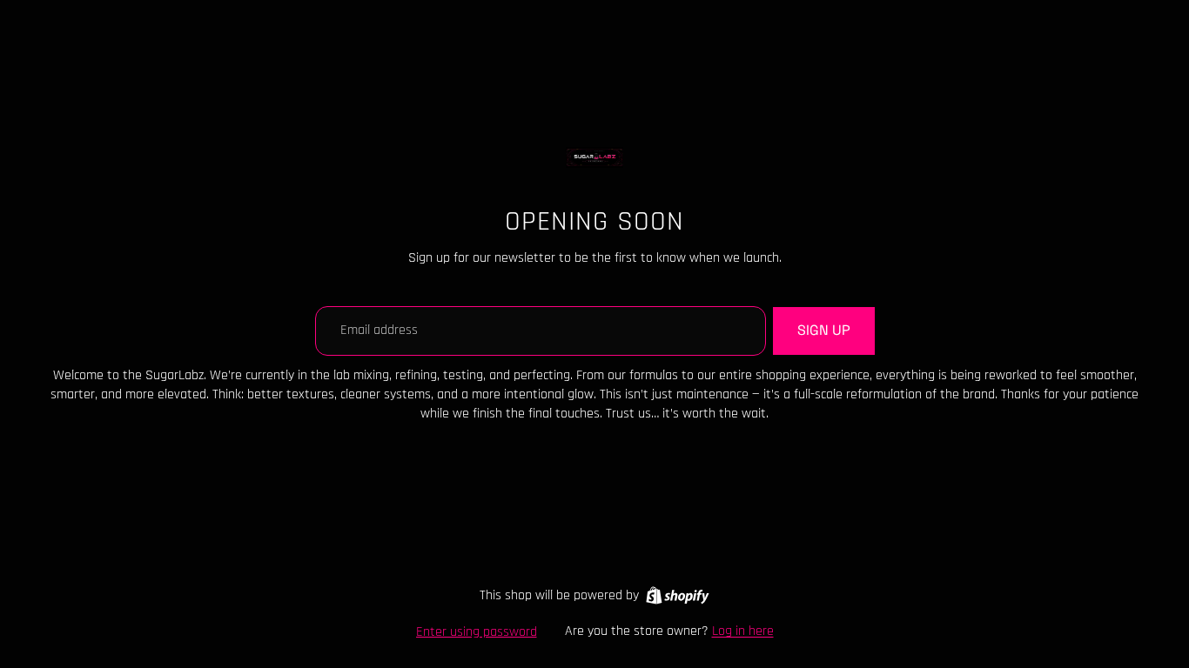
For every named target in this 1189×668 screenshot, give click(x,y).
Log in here (743, 631)
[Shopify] (677, 595)
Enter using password (476, 632)
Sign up (823, 330)
